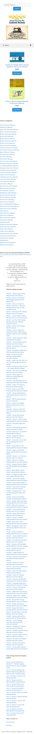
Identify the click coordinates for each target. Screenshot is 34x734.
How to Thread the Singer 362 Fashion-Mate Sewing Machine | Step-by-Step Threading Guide (15, 671)
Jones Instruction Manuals (8, 179)
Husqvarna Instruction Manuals (9, 168)
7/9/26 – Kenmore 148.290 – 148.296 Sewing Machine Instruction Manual (14, 356)
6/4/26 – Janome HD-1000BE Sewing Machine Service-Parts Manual (15, 405)
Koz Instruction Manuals (7, 190)
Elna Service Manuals (6, 159)
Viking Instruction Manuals (8, 235)
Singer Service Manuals (7, 231)
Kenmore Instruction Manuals (8, 186)
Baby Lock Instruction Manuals (9, 129)
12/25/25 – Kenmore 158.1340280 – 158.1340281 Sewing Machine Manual (17, 558)
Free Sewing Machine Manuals (9, 165)
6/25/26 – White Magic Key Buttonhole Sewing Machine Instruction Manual (14, 376)
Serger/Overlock (5, 222)
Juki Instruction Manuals (7, 181)
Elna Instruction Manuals (7, 154)
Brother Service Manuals (7, 143)
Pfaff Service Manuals (6, 215)
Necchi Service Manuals (7, 202)
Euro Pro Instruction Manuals (8, 161)
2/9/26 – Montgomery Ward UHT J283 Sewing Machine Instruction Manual (16, 527)
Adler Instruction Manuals (7, 125)
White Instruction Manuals (7, 242)
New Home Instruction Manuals (9, 206)
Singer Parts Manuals (6, 229)
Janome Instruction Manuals (8, 172)
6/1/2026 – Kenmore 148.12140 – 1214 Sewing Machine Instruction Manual (16, 411)
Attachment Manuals (6, 127)
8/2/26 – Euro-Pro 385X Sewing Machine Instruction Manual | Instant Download (16, 321)
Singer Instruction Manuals (8, 226)
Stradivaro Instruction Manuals (9, 233)
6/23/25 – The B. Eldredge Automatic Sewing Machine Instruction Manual (14, 622)
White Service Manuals (7, 244)
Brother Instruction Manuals (8, 141)
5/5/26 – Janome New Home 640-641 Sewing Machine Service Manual (16, 441)
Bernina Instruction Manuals (8, 134)
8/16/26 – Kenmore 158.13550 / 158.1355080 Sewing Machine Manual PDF (15, 299)
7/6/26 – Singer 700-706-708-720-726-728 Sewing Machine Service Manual (16, 362)
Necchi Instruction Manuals (8, 197)
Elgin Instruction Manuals (7, 152)
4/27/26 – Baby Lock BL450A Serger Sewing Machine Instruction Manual (16, 452)
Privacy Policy (10, 722)
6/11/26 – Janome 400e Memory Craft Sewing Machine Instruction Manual (16, 395)
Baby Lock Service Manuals (8, 132)
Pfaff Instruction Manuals (7, 213)
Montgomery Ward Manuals (8, 193)
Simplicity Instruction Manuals (9, 224)
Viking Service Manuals (7, 238)
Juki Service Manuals (6, 184)
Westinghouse (4, 240)
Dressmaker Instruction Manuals (9, 150)
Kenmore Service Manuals (7, 188)
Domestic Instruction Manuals (9, 147)
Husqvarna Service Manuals (8, 170)
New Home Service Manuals (8, 208)
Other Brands (4, 211)
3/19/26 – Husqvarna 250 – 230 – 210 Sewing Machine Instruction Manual (16, 492)
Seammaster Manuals (6, 220)
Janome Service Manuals (7, 174)
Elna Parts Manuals (5, 156)
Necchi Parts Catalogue (7, 199)
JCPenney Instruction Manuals (9, 177)
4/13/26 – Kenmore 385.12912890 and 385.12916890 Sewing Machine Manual (17, 466)
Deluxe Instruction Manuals (8, 145)
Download (17, 73)
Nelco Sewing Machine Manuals (9, 204)
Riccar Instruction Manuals (8, 217)
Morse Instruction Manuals (8, 195)
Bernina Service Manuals (7, 138)
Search (17, 8)
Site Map (9, 725)
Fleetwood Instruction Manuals (9, 163)
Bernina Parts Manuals (6, 136)
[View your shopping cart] (30, 45)
